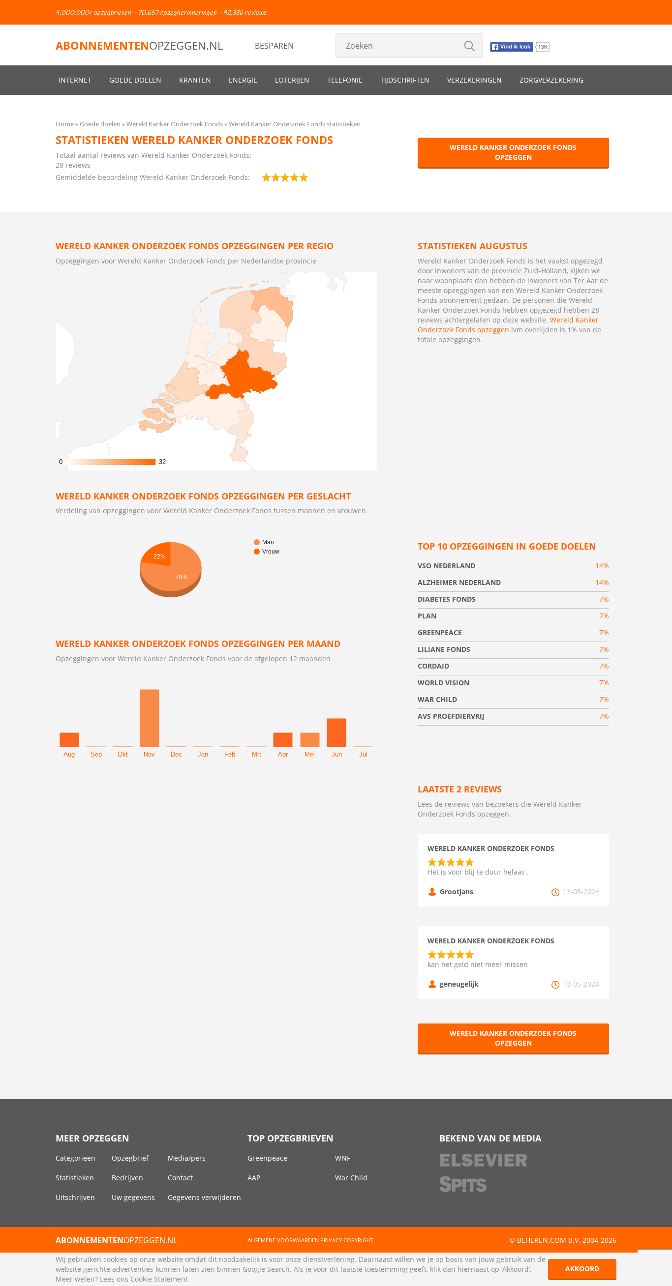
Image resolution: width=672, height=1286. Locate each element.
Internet (75, 80)
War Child (351, 1177)
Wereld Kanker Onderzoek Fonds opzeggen (513, 152)
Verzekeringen (474, 80)
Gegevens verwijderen (204, 1197)
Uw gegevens (133, 1197)
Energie (243, 80)
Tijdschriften (404, 80)
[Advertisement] (513, 438)
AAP (253, 1177)
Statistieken (75, 1177)
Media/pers (187, 1158)
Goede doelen (135, 80)
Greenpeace (267, 1158)
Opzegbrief (130, 1158)
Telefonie (345, 80)
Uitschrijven (75, 1197)
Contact (180, 1177)
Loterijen (292, 80)
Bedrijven (127, 1177)
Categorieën (75, 1158)
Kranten (195, 80)
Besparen (274, 45)
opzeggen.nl (139, 45)
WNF (342, 1158)
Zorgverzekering (551, 80)
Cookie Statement (159, 1279)
